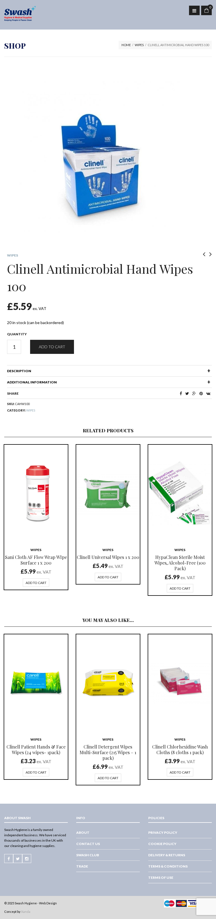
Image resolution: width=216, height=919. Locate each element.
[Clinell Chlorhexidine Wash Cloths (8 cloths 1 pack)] (180, 683)
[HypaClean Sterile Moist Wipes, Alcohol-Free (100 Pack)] (180, 493)
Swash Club (87, 855)
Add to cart (52, 346)
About (82, 832)
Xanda (25, 911)
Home (126, 45)
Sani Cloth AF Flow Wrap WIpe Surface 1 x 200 (36, 560)
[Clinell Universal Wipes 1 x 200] (108, 493)
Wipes (139, 45)
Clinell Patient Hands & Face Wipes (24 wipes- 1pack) (36, 749)
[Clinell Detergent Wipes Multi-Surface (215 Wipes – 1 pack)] (108, 683)
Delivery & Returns (166, 855)
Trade (82, 866)
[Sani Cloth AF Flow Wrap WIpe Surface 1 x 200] (36, 493)
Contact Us (88, 844)
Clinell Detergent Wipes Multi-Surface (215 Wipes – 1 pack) (108, 752)
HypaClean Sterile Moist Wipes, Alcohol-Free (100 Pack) (180, 562)
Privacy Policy (162, 832)
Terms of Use (160, 877)
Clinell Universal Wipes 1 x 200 (108, 557)
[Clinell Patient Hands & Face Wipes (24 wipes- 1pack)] (36, 683)
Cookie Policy (162, 844)
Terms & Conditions (168, 866)
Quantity (17, 334)
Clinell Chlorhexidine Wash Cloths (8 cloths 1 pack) (180, 749)
